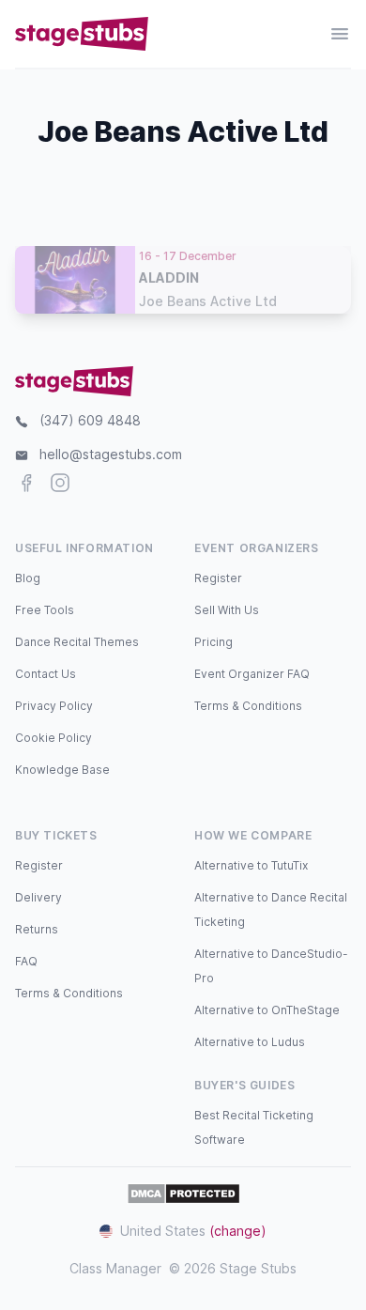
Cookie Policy (53, 738)
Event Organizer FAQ (252, 674)
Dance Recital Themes (77, 642)
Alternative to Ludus (249, 1042)
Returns (36, 929)
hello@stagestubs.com (110, 454)
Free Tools (44, 610)
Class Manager (115, 1268)
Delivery (38, 897)
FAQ (26, 961)
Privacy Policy (54, 706)
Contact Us (45, 674)
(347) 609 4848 (90, 420)
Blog (27, 578)
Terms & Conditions (248, 706)
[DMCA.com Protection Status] (183, 1193)
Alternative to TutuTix (251, 865)
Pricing (213, 642)
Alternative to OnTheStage (267, 1010)
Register (218, 578)
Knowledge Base (62, 770)
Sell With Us (226, 610)
